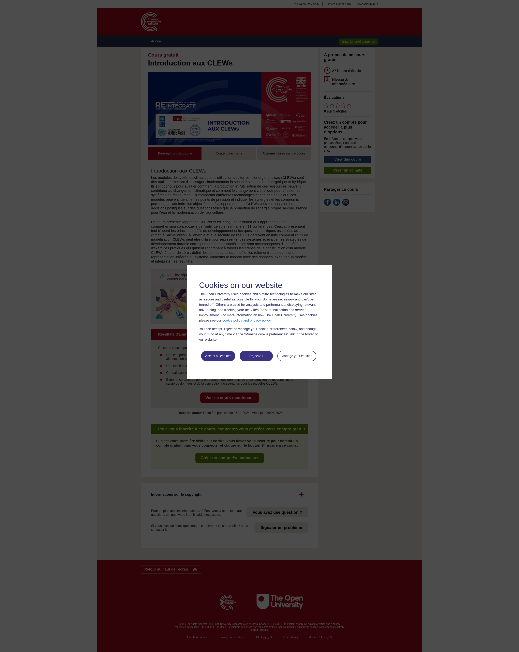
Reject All (256, 356)
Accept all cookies (218, 356)
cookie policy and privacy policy (246, 320)
